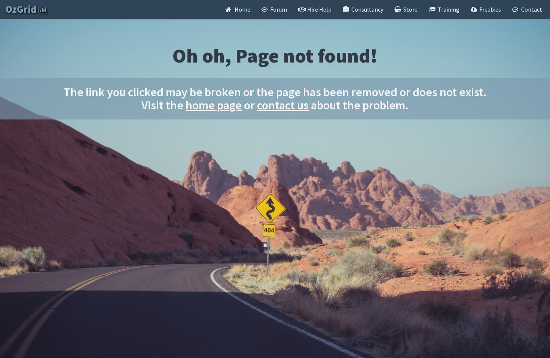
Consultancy (366, 9)
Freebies (489, 9)
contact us (283, 105)
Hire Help (318, 9)
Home (241, 9)
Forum (278, 9)
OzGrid (22, 9)
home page (214, 105)
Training (448, 9)
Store (410, 9)
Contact (531, 9)
